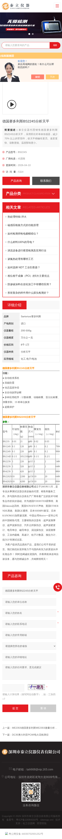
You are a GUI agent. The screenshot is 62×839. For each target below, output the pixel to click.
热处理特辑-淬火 (17, 216)
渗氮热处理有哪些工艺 (20, 258)
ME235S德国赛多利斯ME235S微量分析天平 (36, 727)
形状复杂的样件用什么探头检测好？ (28, 292)
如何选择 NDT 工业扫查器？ (24, 267)
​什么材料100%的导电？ (21, 242)
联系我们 (45, 180)
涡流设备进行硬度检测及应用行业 (27, 250)
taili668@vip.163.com (40, 769)
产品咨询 (16, 180)
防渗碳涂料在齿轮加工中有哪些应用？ (29, 284)
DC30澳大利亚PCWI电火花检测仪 (30, 734)
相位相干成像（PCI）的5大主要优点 (28, 275)
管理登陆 (41, 823)
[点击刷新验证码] (36, 687)
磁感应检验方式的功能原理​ (23, 225)
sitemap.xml (46, 819)
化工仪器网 (29, 823)
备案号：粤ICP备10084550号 (22, 819)
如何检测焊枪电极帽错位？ (23, 233)
